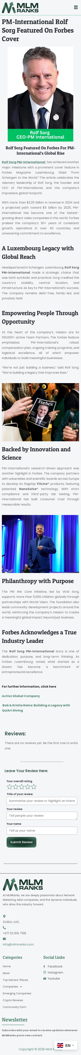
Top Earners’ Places (15, 980)
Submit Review (21, 842)
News (6, 973)
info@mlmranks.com (18, 944)
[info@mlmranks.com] (4, 938)
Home (7, 966)
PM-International (31, 162)
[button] (76, 7)
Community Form (14, 1007)
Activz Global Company (21, 696)
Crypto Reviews (13, 1000)
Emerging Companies (17, 993)
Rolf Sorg (9, 162)
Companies (10, 986)
